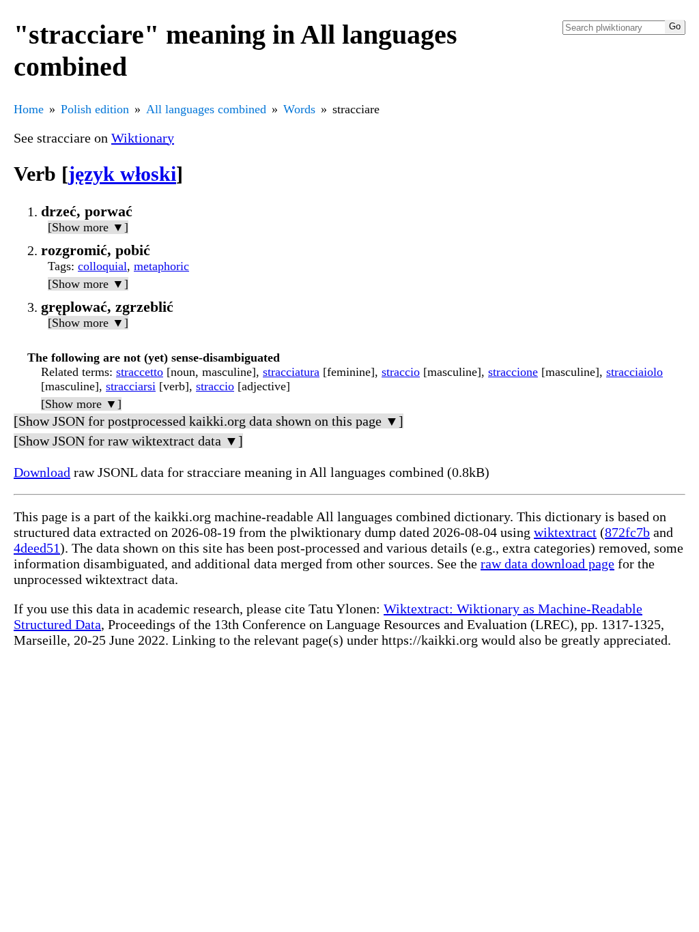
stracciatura (291, 372)
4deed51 (37, 547)
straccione (513, 372)
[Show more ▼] (88, 227)
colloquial (102, 266)
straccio (401, 372)
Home (29, 109)
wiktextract (565, 532)
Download (42, 472)
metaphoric (161, 266)
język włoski (122, 173)
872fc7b (627, 532)
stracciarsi (131, 386)
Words (299, 109)
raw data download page (547, 563)
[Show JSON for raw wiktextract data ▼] (128, 440)
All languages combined (206, 109)
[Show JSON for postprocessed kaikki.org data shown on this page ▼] (208, 420)
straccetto (139, 372)
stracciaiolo (634, 372)
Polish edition (95, 109)
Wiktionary (142, 137)
